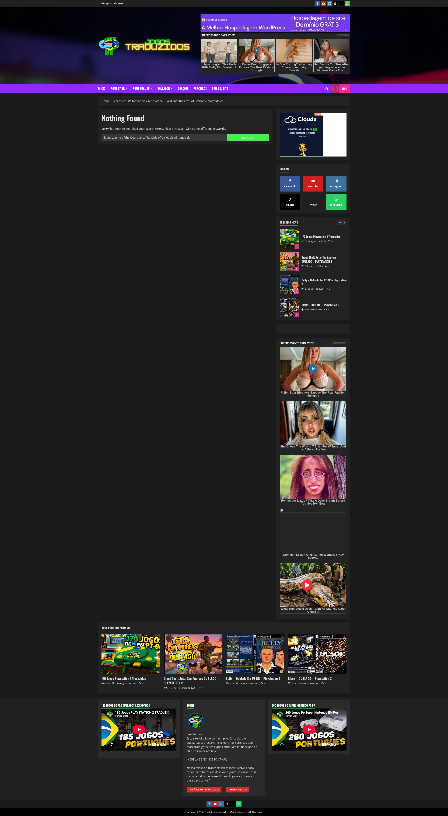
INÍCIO (101, 88)
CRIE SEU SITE (220, 88)
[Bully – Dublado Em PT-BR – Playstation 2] (255, 653)
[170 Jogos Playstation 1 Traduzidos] (131, 653)
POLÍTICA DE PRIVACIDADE (204, 789)
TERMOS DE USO (238, 789)
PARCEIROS (200, 88)
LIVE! (344, 88)
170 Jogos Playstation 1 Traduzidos (124, 678)
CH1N (107, 683)
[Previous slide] (339, 223)
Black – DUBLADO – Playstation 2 (289, 284)
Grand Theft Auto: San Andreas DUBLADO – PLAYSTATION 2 (289, 239)
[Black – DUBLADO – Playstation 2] (317, 653)
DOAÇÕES (183, 88)
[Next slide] (344, 223)
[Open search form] (327, 88)
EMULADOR (164, 88)
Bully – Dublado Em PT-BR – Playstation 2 (289, 261)
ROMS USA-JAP (141, 88)
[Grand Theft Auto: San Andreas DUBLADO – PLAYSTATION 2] (193, 653)
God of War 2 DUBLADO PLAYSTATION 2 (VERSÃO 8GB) (289, 307)
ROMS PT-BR (118, 88)
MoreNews (237, 812)
